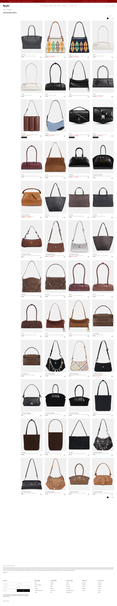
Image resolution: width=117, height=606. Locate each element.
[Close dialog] (81, 295)
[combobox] (70, 304)
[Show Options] (80, 304)
